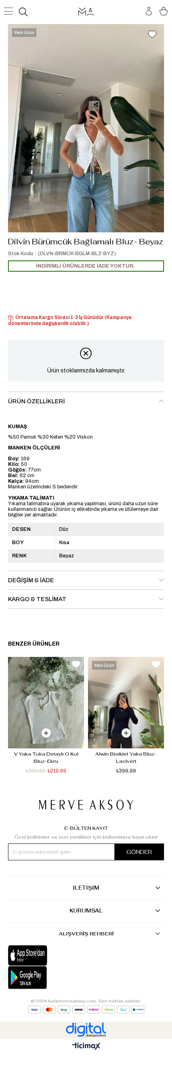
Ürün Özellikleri (36, 401)
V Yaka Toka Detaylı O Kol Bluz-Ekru (47, 757)
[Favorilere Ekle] (152, 35)
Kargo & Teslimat (37, 599)
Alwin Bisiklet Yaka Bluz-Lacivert (126, 757)
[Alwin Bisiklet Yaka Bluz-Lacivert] (126, 702)
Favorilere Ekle (76, 664)
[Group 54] (86, 805)
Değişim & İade (31, 580)
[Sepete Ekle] (46, 733)
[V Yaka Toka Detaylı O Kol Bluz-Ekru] (46, 702)
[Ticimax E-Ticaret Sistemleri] (86, 1047)
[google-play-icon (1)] (47, 977)
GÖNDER (139, 852)
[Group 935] (86, 1010)
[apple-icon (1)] (47, 955)
